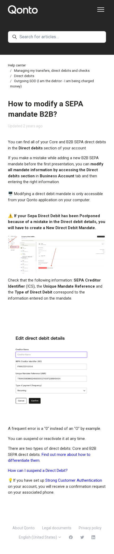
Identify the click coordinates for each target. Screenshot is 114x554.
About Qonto (23, 528)
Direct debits (24, 76)
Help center (17, 65)
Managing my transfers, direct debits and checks (52, 71)
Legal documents (56, 528)
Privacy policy (90, 528)
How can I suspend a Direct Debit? (38, 470)
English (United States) (38, 537)
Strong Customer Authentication (73, 480)
